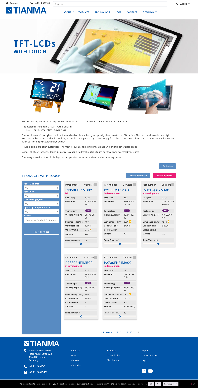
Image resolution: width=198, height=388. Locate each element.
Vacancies (76, 365)
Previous (107, 332)
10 (131, 332)
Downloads (150, 12)
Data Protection (150, 355)
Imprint (145, 350)
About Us (68, 12)
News (118, 12)
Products (83, 12)
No (158, 384)
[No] (193, 384)
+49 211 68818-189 (38, 372)
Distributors (113, 360)
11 (134, 332)
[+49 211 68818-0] (25, 366)
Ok (151, 384)
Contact (14, 3)
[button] (138, 175)
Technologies (103, 12)
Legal (144, 360)
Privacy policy (170, 384)
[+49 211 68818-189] (25, 372)
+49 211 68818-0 (42, 3)
